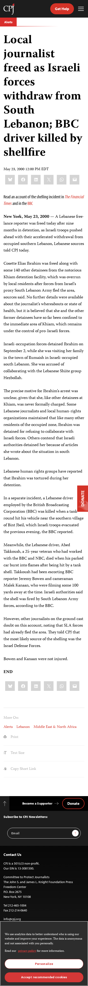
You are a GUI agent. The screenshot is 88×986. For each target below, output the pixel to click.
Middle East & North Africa (55, 727)
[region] (44, 953)
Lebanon (23, 727)
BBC (30, 203)
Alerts (8, 22)
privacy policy (27, 951)
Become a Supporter (37, 803)
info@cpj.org (12, 919)
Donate (73, 803)
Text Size (17, 753)
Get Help (62, 8)
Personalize (44, 964)
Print (14, 737)
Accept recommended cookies (44, 977)
